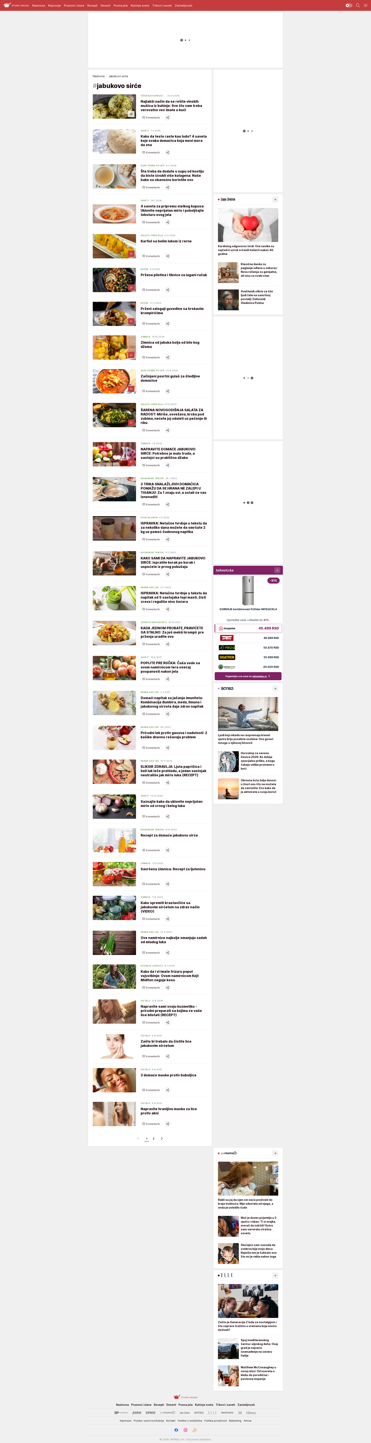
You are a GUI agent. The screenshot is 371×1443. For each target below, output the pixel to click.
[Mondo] (121, 1412)
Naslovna (99, 76)
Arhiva (247, 1420)
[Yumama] (167, 1412)
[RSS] (195, 1430)
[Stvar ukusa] (16, 5)
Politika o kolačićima (190, 1420)
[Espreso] (150, 1412)
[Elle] (212, 1412)
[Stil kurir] (240, 1412)
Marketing (235, 1420)
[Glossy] (251, 1412)
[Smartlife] (227, 1412)
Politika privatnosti (215, 1420)
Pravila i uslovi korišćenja (149, 1420)
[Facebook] (176, 1430)
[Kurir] (136, 1412)
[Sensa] (199, 1412)
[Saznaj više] (275, 199)
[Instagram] (185, 1430)
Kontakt (170, 1420)
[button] (151, 117)
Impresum (125, 1420)
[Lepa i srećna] (185, 1412)
